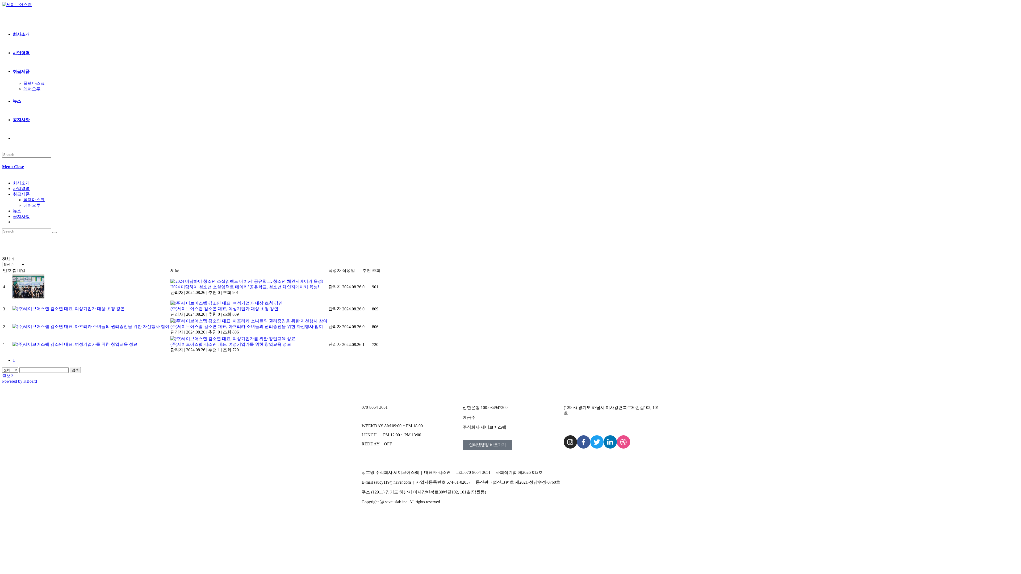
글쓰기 (8, 376)
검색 (75, 370)
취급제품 (21, 194)
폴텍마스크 (34, 199)
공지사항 (21, 216)
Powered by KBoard (19, 381)
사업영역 (21, 188)
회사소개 (21, 183)
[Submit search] (54, 232)
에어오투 (31, 205)
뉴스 (17, 211)
